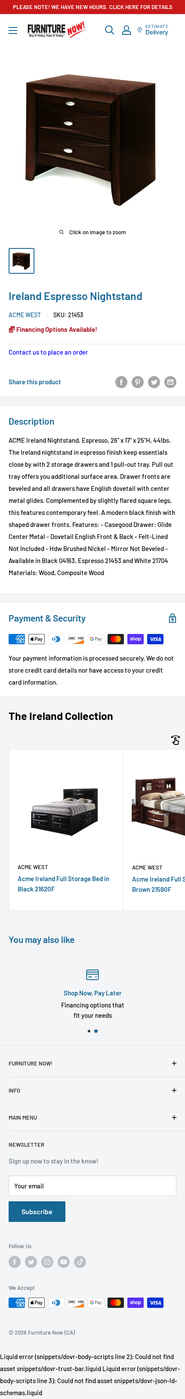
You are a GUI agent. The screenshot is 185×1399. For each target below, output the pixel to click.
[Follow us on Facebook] (15, 1262)
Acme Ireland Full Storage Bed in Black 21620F (63, 883)
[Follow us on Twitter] (31, 1262)
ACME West (25, 314)
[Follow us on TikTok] (80, 1262)
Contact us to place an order (48, 352)
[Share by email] (170, 381)
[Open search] (109, 30)
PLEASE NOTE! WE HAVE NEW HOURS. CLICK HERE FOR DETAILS (93, 6)
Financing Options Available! (56, 329)
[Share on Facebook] (121, 381)
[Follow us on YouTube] (64, 1262)
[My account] (126, 30)
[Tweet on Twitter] (154, 381)
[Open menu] (13, 30)
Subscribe (37, 1211)
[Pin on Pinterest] (138, 381)
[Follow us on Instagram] (47, 1262)
